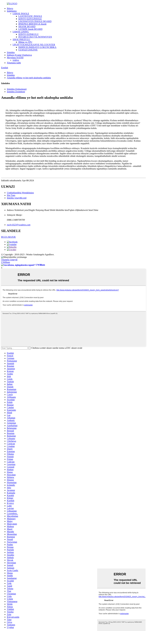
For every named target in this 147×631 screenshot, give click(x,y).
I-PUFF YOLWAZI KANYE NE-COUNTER (34, 44)
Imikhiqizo (12, 11)
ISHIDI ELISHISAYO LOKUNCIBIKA (37, 47)
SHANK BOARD (26, 26)
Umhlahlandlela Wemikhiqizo (20, 192)
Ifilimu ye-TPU (25, 42)
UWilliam (5, 262)
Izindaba (11, 52)
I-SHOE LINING (21, 31)
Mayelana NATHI (15, 57)
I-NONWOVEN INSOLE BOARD (35, 21)
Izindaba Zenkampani (17, 89)
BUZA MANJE (8, 237)
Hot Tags (11, 195)
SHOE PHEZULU (21, 39)
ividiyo (16, 60)
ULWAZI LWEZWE (28, 50)
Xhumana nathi (14, 63)
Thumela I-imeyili (9, 259)
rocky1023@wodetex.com (18, 225)
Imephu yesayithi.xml (16, 198)
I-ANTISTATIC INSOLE (30, 16)
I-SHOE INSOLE (21, 13)
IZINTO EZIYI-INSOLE (30, 19)
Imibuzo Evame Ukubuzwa (19, 55)
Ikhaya (10, 8)
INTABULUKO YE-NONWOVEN (35, 37)
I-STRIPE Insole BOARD (30, 29)
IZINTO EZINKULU (28, 34)
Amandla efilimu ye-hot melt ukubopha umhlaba (29, 77)
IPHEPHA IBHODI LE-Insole (32, 24)
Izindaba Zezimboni (16, 91)
